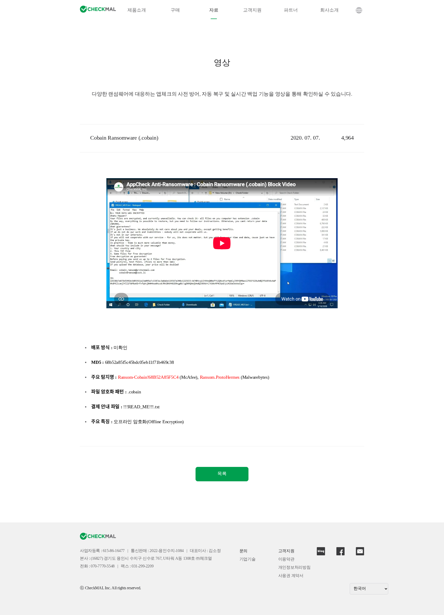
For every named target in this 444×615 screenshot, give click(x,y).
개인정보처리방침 (294, 567)
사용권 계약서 (290, 576)
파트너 (291, 10)
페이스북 (340, 551)
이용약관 (286, 559)
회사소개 (329, 10)
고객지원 (252, 10)
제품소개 (136, 10)
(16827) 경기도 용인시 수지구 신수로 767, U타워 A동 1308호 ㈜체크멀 (151, 558)
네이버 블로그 (321, 551)
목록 (222, 473)
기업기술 (247, 559)
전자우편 (360, 551)
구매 (175, 10)
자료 (213, 10)
